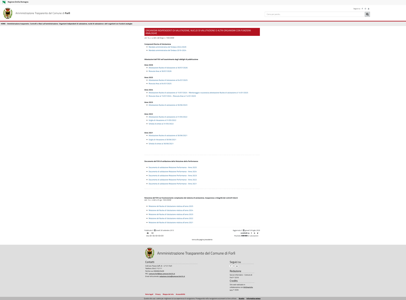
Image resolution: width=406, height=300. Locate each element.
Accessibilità (180, 294)
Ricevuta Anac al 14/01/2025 (184, 96)
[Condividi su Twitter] (257, 233)
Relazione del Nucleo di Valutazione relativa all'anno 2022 (171, 218)
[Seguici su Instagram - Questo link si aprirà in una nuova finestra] (365, 9)
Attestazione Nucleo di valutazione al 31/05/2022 (168, 116)
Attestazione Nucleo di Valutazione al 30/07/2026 (168, 67)
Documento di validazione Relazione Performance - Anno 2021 (173, 183)
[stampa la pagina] (148, 233)
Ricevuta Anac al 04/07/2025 (160, 83)
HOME (3, 23)
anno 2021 (189, 222)
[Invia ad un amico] (153, 233)
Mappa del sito (168, 294)
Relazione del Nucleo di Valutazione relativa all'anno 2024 (171, 210)
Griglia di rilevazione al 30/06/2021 (162, 139)
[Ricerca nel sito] (367, 14)
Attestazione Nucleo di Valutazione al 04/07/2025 (168, 80)
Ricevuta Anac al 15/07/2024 (160, 96)
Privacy (158, 294)
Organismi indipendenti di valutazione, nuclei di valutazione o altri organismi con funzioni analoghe (95, 23)
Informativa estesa (253, 298)
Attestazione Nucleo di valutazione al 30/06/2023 (168, 105)
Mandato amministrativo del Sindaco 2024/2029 (167, 47)
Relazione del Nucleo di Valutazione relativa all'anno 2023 (171, 214)
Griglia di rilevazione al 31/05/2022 (162, 120)
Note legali (149, 294)
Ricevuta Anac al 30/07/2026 (160, 71)
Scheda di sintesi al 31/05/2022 (161, 123)
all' (183, 222)
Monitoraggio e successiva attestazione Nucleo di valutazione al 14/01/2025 (218, 92)
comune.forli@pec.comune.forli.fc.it (162, 273)
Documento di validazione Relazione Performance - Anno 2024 (173, 171)
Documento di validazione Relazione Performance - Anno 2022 (173, 179)
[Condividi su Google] (254, 233)
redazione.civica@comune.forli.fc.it (172, 276)
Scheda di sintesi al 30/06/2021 (161, 143)
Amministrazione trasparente (18, 23)
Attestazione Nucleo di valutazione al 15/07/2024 (168, 92)
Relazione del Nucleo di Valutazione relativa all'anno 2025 (171, 206)
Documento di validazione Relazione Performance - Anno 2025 (173, 167)
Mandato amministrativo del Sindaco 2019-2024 (167, 50)
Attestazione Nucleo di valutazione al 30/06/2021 (168, 135)
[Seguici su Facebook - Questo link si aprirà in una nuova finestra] (362, 9)
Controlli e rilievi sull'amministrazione (44, 23)
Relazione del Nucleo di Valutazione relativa (165, 222)
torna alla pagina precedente (202, 239)
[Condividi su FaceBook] (251, 233)
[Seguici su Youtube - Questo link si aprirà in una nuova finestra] (368, 9)
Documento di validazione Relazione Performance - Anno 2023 (173, 175)
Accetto (241, 298)
